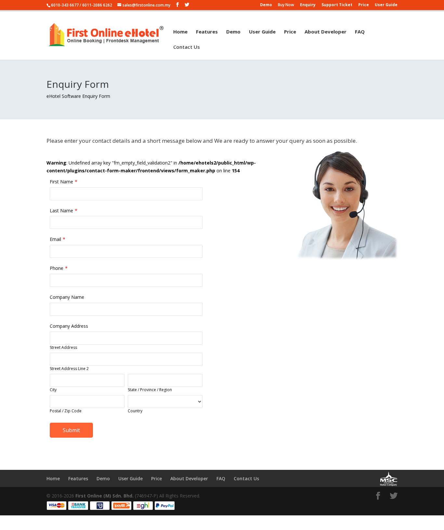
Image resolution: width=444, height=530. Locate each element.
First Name (61, 182)
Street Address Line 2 (69, 368)
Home (180, 32)
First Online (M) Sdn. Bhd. (104, 496)
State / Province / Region (150, 389)
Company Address (69, 326)
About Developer (325, 32)
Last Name (61, 210)
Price (363, 5)
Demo (266, 5)
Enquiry (308, 5)
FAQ (360, 32)
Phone (56, 268)
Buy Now (286, 5)
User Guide (386, 5)
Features (207, 32)
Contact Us (186, 47)
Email (55, 239)
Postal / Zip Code (66, 411)
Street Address (63, 347)
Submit (71, 430)
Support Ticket (336, 5)
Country (135, 411)
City (53, 389)
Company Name (67, 297)
